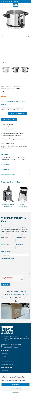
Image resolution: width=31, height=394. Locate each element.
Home (2, 86)
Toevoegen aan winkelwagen (17, 113)
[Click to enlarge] (4, 62)
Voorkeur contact (6, 251)
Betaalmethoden (5, 359)
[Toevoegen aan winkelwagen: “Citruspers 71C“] (21, 201)
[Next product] (5, 91)
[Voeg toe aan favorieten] (9, 201)
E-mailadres (20, 237)
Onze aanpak (4, 353)
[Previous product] (2, 91)
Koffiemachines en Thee (7, 88)
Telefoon (5, 244)
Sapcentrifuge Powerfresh (8, 204)
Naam (4, 237)
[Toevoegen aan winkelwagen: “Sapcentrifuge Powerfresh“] (6, 201)
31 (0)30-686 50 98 (7, 1)
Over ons (3, 356)
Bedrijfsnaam (19, 244)
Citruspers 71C (23, 204)
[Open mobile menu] (1, 5)
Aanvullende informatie (7, 258)
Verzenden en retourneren (7, 361)
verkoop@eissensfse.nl (19, 295)
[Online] (15, 254)
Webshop (8, 86)
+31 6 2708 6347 (20, 291)
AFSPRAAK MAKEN (15, 1)
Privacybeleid (16, 392)
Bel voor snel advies (9, 119)
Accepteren (15, 384)
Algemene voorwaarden (7, 364)
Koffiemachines (19, 88)
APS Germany (4, 370)
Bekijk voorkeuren (15, 388)
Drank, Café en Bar (17, 86)
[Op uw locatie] (15, 255)
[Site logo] (15, 5)
